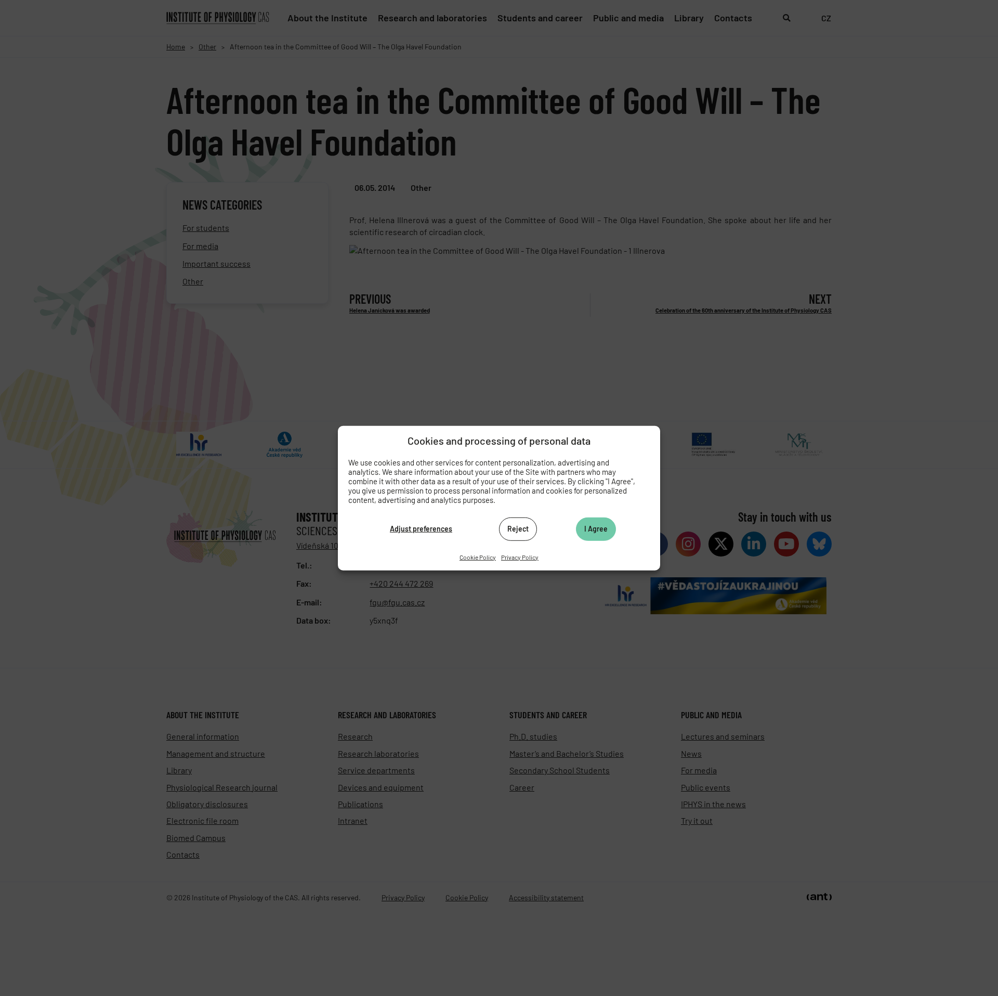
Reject (518, 528)
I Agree (596, 528)
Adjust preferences (421, 528)
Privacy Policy (520, 556)
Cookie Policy (477, 556)
